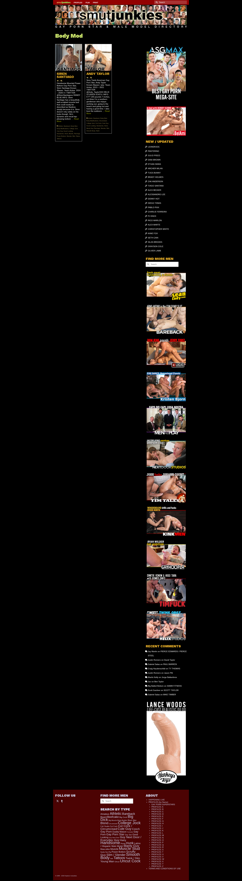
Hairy (123, 840)
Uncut (117, 862)
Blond (104, 823)
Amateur (104, 814)
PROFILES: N (157, 838)
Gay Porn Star (115, 834)
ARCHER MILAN (155, 168)
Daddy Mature (119, 831)
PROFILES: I (157, 826)
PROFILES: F (157, 819)
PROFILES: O (157, 840)
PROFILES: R (157, 847)
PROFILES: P (157, 842)
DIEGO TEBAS (154, 203)
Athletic (60, 126)
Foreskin (130, 832)
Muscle (71, 133)
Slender (69, 136)
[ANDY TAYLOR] (98, 57)
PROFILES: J (157, 828)
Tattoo (78, 136)
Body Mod (74, 126)
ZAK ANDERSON (155, 181)
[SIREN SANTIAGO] (68, 57)
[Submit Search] (156, 2)
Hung (123, 843)
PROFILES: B (157, 809)
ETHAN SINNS (154, 164)
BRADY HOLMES (155, 177)
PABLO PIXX (153, 207)
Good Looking (68, 131)
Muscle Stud (129, 849)
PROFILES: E (157, 816)
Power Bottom (61, 136)
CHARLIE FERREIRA (157, 212)
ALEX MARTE (154, 225)
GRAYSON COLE (155, 246)
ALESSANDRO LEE (156, 194)
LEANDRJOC (154, 147)
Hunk (66, 133)
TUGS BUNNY (154, 173)
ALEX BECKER (154, 190)
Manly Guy (89, 128)
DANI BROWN (154, 160)
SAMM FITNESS (174, 686)
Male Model (117, 846)
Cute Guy (60, 131)
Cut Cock (98, 123)
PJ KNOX (152, 216)
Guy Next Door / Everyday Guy (120, 838)
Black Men (132, 820)
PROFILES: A (157, 807)
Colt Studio (104, 826)
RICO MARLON (155, 220)
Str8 (111, 858)
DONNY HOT (154, 199)
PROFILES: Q (157, 845)
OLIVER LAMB (154, 251)
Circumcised (103, 121)
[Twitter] (58, 801)
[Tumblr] (62, 801)
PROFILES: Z (157, 866)
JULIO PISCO (154, 155)
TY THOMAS (174, 668)
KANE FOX (153, 233)
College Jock (73, 128)
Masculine (105, 849)
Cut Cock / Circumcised (116, 827)
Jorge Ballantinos (169, 677)
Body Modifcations (63, 128)
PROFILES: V (157, 857)
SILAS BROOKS (155, 242)
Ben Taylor (159, 681)
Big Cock (123, 817)
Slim (73, 136)
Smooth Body (90, 131)
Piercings (77, 133)
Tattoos (59, 138)
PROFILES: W (157, 859)
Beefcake (113, 816)
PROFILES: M (157, 835)
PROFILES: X (157, 861)
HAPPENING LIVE (157, 800)
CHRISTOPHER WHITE (158, 229)
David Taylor (169, 660)
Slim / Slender (115, 855)
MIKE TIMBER (169, 694)
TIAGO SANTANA (156, 186)
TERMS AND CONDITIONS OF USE (165, 868)
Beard (103, 817)
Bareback (67, 126)
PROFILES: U (157, 854)
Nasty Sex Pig (105, 852)
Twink (97, 131)
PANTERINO (153, 151)
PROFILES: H (157, 823)
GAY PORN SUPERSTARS (163, 804)
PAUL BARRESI (170, 664)
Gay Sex (128, 835)
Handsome (60, 133)
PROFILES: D (157, 814)
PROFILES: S (157, 849)
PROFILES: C (157, 811)
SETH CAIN (153, 238)
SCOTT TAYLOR (171, 690)
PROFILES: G (157, 821)
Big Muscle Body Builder (118, 820)
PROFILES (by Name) (158, 802)
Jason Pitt (168, 673)
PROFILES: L (157, 833)
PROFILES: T (157, 852)
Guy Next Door (114, 837)
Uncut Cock (130, 861)
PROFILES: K (157, 830)
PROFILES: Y (157, 864)
